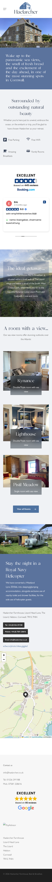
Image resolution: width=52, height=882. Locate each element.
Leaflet (26, 737)
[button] (4, 9)
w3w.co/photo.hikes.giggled (15, 646)
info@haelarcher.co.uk (13, 772)
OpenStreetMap (37, 737)
